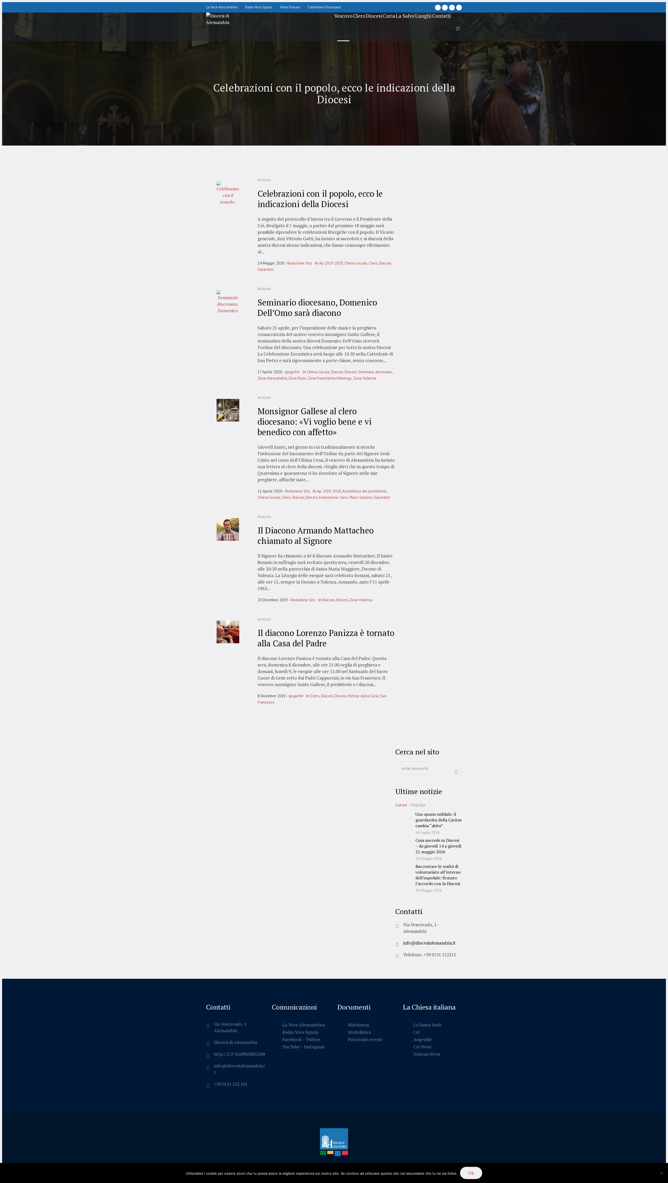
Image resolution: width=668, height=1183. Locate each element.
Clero (373, 263)
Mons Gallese (360, 497)
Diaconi (385, 263)
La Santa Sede (427, 1025)
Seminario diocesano (375, 371)
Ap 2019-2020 (331, 263)
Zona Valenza (364, 378)
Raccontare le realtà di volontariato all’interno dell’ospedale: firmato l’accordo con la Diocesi (438, 874)
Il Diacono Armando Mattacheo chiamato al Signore (316, 535)
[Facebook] (438, 7)
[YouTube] (459, 7)
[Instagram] (445, 7)
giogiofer (292, 371)
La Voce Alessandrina (303, 1025)
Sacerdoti (265, 269)
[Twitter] (452, 7)
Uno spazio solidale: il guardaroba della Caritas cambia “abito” (438, 819)
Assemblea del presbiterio (364, 491)
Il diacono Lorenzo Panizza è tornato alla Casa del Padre (326, 638)
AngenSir (422, 1039)
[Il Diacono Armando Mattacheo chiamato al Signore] (228, 529)
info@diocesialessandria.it (429, 943)
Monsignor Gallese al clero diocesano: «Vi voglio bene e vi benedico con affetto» (315, 421)
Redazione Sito (299, 263)
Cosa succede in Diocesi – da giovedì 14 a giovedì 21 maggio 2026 (438, 846)
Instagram (314, 1047)
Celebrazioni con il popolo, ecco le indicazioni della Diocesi (320, 198)
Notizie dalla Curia (363, 695)
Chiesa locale (355, 263)
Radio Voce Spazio (300, 1032)
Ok (471, 1173)
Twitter (313, 1039)
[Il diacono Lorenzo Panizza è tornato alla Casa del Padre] (228, 632)
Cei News (422, 1047)
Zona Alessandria (272, 378)
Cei (416, 1032)
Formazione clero (333, 497)
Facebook (291, 1039)
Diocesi (350, 371)
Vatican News (426, 1054)
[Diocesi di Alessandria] (334, 1143)
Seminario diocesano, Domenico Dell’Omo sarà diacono (317, 307)
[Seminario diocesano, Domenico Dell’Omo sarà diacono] (228, 301)
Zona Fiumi (297, 378)
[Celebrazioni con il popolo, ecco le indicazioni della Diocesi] (228, 192)
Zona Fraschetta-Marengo (329, 378)
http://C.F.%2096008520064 (241, 1054)
